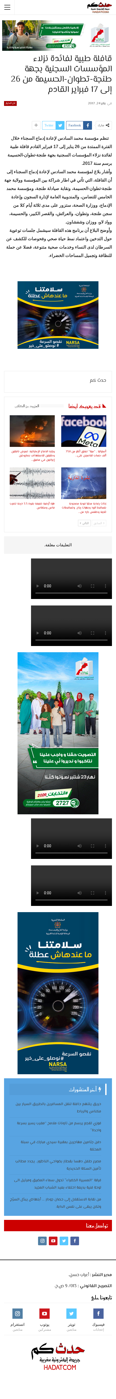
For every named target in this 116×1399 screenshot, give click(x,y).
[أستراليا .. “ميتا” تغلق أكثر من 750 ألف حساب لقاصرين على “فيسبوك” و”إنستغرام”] (83, 431)
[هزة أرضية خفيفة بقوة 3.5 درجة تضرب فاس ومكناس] (32, 483)
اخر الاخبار (10, 103)
